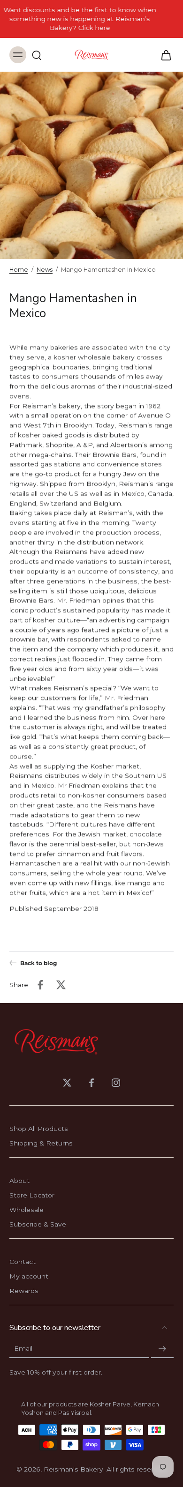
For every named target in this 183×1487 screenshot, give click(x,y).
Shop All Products (38, 1128)
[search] (36, 54)
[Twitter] (67, 1082)
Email (23, 1349)
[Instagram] (116, 1082)
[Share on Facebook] (40, 984)
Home (18, 269)
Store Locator (31, 1195)
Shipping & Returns (41, 1143)
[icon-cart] (163, 54)
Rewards (23, 1290)
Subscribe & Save (37, 1224)
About (19, 1180)
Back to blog (38, 963)
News (45, 269)
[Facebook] (91, 1082)
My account (28, 1276)
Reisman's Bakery (73, 1469)
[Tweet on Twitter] (61, 984)
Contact (22, 1261)
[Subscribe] (162, 1349)
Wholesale (26, 1209)
